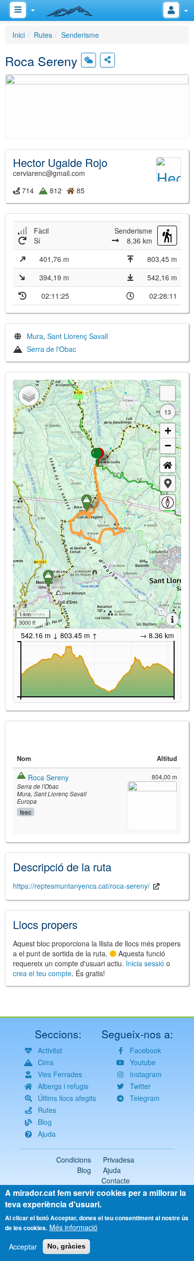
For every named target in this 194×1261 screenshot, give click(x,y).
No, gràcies (66, 1246)
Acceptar (23, 1247)
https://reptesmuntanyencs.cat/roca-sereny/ (81, 886)
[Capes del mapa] (29, 396)
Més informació (73, 1227)
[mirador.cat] (74, 9)
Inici (18, 35)
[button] (97, 105)
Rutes (43, 35)
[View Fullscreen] (167, 393)
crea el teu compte (42, 973)
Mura (35, 336)
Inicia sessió (145, 963)
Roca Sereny (48, 777)
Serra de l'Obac (51, 349)
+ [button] (168, 430)
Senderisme (80, 35)
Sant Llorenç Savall (77, 336)
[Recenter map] (167, 464)
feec (25, 812)
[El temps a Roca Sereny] (88, 60)
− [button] (168, 445)
